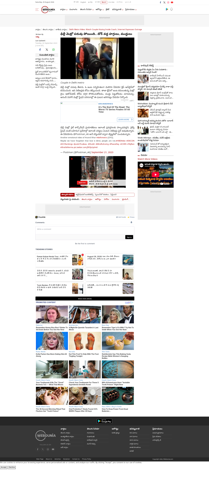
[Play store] (167, 9)
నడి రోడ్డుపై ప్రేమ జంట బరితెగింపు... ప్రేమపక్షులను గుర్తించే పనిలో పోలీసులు (45, 66)
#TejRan (130, 144)
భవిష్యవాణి (116, 9)
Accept (3, 467)
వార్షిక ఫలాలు (134, 444)
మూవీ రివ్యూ (91, 444)
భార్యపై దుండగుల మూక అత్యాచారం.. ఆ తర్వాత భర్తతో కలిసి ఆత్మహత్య (44, 60)
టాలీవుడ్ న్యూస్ (92, 440)
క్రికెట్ (107, 9)
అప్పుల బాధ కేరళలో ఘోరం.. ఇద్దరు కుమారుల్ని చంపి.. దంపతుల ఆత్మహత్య (46, 79)
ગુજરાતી (128, 2)
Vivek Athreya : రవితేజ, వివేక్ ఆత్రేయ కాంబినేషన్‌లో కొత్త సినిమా (154, 139)
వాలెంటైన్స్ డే (157, 440)
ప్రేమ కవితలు (157, 437)
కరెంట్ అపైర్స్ (65, 440)
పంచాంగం (73, 9)
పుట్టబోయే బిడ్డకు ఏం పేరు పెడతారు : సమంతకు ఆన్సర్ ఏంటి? (152, 71)
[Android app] (104, 421)
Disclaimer (66, 459)
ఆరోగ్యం (99, 9)
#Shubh (91, 144)
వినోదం (106, 199)
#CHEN (123, 144)
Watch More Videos (148, 159)
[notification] (171, 9)
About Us (49, 459)
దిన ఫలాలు (133, 433)
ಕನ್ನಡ (120, 2)
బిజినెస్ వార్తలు (65, 444)
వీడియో (144, 155)
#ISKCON (130, 141)
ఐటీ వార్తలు (64, 447)
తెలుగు (104, 2)
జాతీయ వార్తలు (61, 29)
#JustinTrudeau (80, 144)
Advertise (58, 459)
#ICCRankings (66, 144)
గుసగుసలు (90, 433)
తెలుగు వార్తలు (48, 29)
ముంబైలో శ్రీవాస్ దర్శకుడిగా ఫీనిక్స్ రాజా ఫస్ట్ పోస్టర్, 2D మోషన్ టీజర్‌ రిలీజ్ (155, 88)
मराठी (97, 2)
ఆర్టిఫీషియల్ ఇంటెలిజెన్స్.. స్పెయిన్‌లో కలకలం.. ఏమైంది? (96, 195)
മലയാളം (111, 2)
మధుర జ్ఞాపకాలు (158, 433)
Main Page (39, 459)
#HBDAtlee (121, 141)
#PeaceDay (114, 144)
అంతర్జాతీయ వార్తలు (67, 437)
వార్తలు (62, 9)
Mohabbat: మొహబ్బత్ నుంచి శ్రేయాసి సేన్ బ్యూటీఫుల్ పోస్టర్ (155, 105)
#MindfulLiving (102, 144)
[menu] (37, 9)
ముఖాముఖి (91, 437)
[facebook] (160, 2)
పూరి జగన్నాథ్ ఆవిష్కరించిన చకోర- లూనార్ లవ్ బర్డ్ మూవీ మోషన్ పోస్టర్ (155, 122)
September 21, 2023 (102, 152)
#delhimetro (101, 138)
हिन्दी (76, 2)
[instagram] (168, 2)
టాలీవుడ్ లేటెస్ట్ (147, 65)
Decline (12, 467)
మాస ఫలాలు (134, 440)
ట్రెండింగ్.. (125, 199)
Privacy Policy (86, 459)
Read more (82, 182)
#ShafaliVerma (66, 147)
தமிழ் (90, 2)
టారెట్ (132, 451)
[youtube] (172, 2)
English (83, 2)
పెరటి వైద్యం (116, 433)
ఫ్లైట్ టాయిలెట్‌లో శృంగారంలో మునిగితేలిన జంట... (46, 73)
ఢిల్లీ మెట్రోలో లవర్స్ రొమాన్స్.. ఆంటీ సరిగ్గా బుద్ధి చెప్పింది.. (46, 85)
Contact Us (76, 459)
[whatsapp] (54, 49)
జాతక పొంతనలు (135, 447)
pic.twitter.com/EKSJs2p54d (85, 147)
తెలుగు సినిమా (86, 9)
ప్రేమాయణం (130, 9)
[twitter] (164, 2)
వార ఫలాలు (133, 437)
